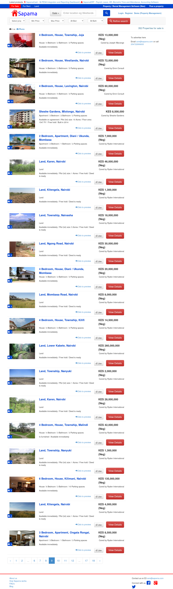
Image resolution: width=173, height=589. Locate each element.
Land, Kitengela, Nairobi (54, 190)
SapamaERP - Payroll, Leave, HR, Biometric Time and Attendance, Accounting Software (121, 2)
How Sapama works (17, 581)
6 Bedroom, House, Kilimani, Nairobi (62, 478)
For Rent (26, 6)
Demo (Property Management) (148, 13)
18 (93, 560)
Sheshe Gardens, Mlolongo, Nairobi (62, 111)
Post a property (156, 6)
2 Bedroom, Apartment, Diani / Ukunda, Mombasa (64, 138)
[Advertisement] (148, 92)
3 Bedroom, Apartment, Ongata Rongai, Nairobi (64, 534)
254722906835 (137, 44)
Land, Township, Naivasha (56, 215)
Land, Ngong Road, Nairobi (56, 243)
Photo (22, 29)
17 (86, 560)
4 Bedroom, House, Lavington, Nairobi (63, 86)
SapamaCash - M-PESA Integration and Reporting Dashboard (52, 2)
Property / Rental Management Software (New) (124, 6)
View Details (115, 52)
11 (65, 560)
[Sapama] (24, 12)
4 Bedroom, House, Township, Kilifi (61, 320)
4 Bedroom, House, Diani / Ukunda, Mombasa (61, 271)
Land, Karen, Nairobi (52, 161)
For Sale (15, 6)
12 (72, 560)
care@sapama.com (144, 41)
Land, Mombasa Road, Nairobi (58, 294)
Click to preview (84, 52)
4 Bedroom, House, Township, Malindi (63, 425)
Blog (11, 586)
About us (13, 578)
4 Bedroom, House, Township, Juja (61, 35)
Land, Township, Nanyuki (55, 371)
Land (36, 6)
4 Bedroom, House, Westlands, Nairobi (64, 60)
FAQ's (12, 583)
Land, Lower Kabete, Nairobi (57, 345)
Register (129, 13)
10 (58, 560)
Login (121, 13)
